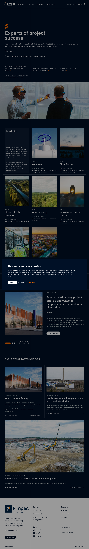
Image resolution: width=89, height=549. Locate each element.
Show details (32, 282)
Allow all (12, 282)
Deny (22, 282)
